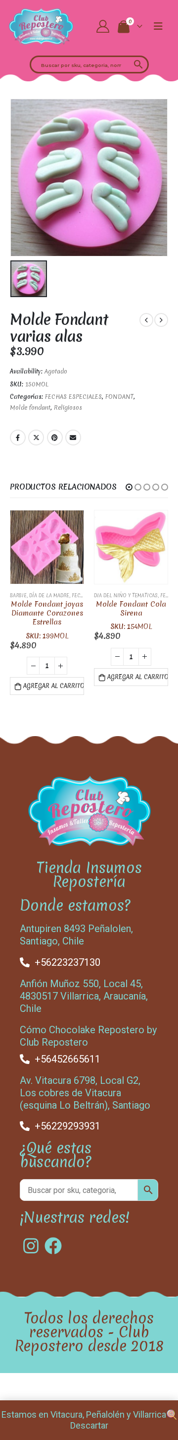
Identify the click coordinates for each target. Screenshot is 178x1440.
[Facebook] (53, 1246)
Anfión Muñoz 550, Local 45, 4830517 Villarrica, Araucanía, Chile (84, 996)
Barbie (18, 595)
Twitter (36, 437)
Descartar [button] (89, 1425)
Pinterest (55, 437)
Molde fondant (30, 408)
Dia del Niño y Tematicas (126, 595)
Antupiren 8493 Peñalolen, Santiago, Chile (76, 935)
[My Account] (103, 26)
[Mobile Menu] (158, 26)
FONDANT (119, 397)
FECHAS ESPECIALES (73, 397)
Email (73, 437)
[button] (129, 487)
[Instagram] (31, 1246)
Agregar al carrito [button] (53, 686)
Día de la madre (49, 595)
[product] (47, 547)
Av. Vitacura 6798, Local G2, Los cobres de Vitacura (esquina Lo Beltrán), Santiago (85, 1092)
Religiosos (68, 408)
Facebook (18, 437)
